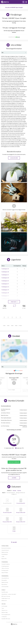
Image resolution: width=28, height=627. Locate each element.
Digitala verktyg (5, 552)
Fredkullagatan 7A (5, 289)
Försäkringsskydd (5, 566)
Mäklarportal (4, 600)
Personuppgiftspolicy (6, 614)
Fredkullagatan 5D (5, 277)
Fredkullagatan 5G (5, 286)
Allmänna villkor (5, 612)
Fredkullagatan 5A (5, 268)
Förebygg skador (5, 570)
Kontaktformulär (14, 462)
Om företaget (4, 606)
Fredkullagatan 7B (5, 292)
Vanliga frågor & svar (6, 598)
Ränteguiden (4, 580)
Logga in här (14, 157)
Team (3, 608)
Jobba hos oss (4, 610)
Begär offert (4, 558)
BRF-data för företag (6, 596)
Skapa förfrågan (5, 572)
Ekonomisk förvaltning (6, 548)
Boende (14, 490)
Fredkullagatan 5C (5, 274)
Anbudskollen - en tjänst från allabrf (9, 594)
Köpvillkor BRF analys (6, 618)
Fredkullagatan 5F (5, 283)
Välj (2, 52)
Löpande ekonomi (5, 550)
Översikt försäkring (5, 564)
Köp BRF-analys (5, 592)
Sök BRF (14, 542)
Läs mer (14, 477)
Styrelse (19, 490)
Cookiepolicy (4, 616)
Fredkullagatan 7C (5, 295)
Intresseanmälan (5, 586)
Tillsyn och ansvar (5, 568)
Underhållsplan (5, 554)
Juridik (3, 556)
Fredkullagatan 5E (5, 280)
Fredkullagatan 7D (5, 298)
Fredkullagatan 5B (5, 271)
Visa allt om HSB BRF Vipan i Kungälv (14, 7)
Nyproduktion (4, 584)
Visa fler (13, 301)
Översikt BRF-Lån (5, 578)
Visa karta (14, 351)
